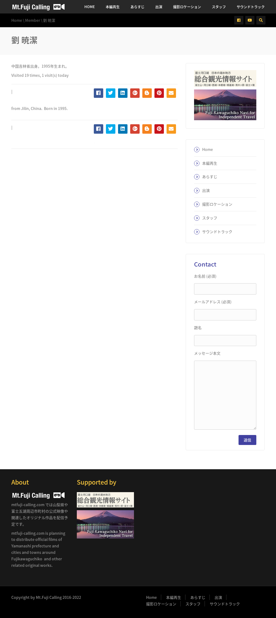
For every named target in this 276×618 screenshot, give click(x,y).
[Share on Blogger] (147, 93)
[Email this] (171, 93)
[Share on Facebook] (98, 93)
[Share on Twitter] (110, 93)
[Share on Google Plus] (135, 93)
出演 (158, 6)
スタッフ (219, 6)
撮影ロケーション (187, 6)
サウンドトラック (251, 6)
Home (89, 6)
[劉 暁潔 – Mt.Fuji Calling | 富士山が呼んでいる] (38, 6)
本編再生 (113, 6)
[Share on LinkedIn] (122, 93)
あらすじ (137, 6)
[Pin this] (159, 93)
